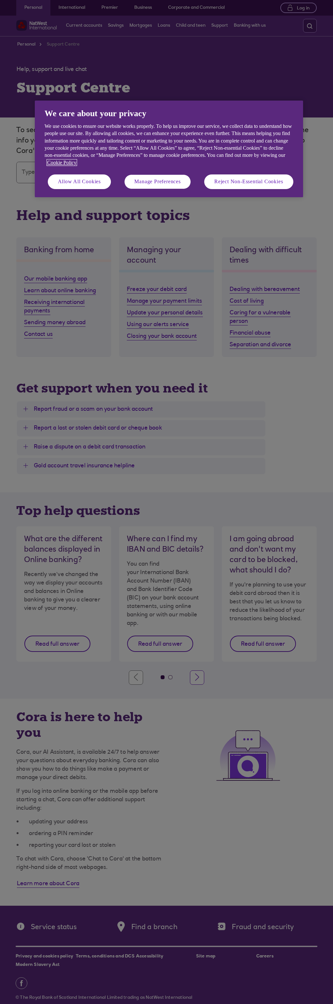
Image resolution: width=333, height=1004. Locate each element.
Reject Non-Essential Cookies (248, 181)
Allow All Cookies (79, 181)
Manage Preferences (157, 181)
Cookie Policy (61, 162)
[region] (169, 149)
